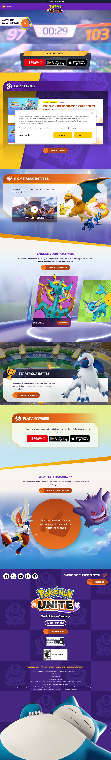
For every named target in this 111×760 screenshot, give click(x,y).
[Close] (92, 113)
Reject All (62, 135)
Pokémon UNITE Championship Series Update (69, 107)
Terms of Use (33, 667)
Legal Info (60, 667)
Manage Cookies (24, 135)
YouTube (61, 527)
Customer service (75, 667)
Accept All (83, 135)
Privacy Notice (47, 667)
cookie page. (73, 128)
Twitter (48, 527)
